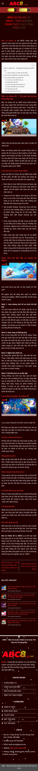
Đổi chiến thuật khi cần (13, 91)
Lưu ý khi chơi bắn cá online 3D (13, 78)
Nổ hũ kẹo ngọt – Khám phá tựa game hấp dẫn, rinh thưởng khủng (21, 613)
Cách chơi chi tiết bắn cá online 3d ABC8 (16, 75)
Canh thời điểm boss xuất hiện (15, 86)
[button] (3, 3)
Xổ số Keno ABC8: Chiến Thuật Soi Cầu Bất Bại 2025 (22, 588)
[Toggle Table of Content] (32, 65)
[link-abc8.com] (19, 3)
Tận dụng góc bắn (12, 89)
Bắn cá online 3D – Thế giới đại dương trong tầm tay (19, 69)
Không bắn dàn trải (12, 82)
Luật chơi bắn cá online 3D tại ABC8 (17, 73)
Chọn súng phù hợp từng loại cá (16, 84)
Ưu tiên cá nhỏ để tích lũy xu (15, 80)
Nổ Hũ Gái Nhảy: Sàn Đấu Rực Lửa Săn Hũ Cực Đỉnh (22, 604)
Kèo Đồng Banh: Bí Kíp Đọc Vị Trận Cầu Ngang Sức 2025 (22, 621)
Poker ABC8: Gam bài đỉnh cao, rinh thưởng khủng (28, 566)
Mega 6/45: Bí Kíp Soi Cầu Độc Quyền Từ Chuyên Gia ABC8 (21, 596)
